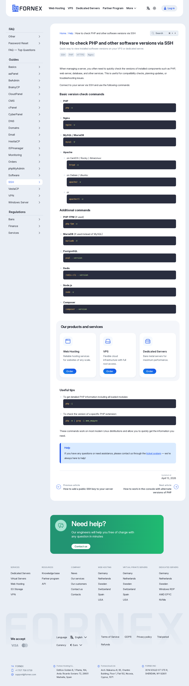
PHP (71, 54)
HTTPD (80, 54)
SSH (63, 54)
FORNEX (19, 666)
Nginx (91, 54)
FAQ (11, 29)
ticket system (153, 453)
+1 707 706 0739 (23, 670)
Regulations (17, 212)
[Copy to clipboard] (173, 107)
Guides (14, 59)
